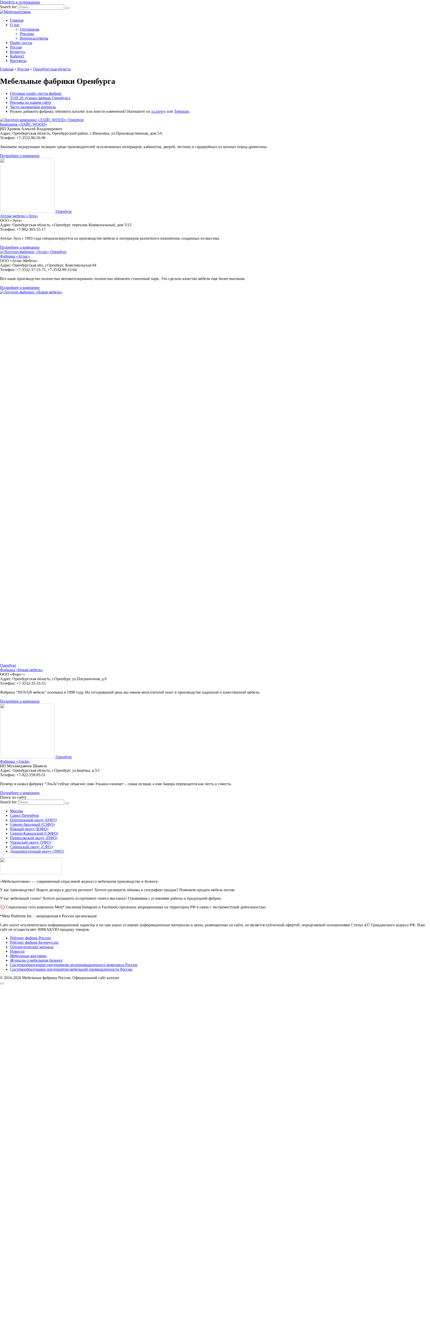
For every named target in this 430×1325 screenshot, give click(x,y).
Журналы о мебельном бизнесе (36, 960)
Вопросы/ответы (34, 38)
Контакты (18, 60)
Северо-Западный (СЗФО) (32, 824)
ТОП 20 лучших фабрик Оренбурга (40, 98)
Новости (17, 951)
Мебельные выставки (28, 956)
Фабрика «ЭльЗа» (15, 761)
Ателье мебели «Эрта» (19, 216)
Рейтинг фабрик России (30, 938)
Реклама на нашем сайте (30, 102)
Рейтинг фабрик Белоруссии (34, 942)
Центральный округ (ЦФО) (33, 820)
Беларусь (17, 52)
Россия (16, 47)
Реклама (27, 34)
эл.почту (158, 111)
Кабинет (17, 56)
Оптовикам (29, 29)
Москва (16, 811)
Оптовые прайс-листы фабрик (35, 93)
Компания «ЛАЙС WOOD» (23, 124)
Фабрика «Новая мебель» (21, 670)
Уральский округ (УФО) (30, 842)
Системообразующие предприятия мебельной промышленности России (71, 969)
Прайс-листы (21, 43)
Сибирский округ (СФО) (31, 847)
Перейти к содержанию (20, 2)
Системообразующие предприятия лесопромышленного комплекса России (73, 965)
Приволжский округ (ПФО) (33, 838)
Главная (16, 20)
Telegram (181, 111)
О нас (15, 25)
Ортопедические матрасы (32, 947)
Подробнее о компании (20, 156)
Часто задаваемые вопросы (33, 107)
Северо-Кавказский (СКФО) (34, 833)
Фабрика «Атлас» (15, 256)
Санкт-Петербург (24, 815)
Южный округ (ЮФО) (29, 829)
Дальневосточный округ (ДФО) (37, 851)
